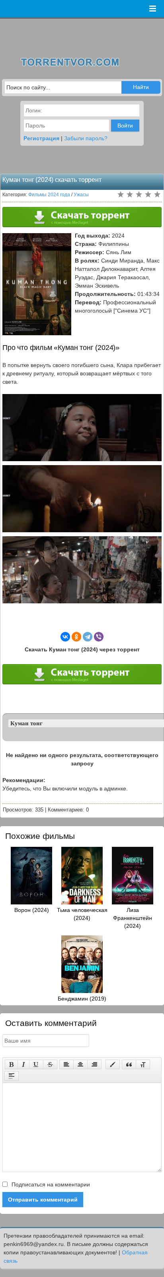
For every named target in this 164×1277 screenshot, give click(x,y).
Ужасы (81, 194)
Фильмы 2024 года (49, 194)
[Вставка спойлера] (11, 1076)
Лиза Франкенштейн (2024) (132, 918)
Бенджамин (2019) (82, 998)
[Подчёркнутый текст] (36, 1064)
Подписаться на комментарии (50, 1184)
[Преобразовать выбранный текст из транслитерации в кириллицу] (143, 1064)
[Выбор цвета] (112, 1064)
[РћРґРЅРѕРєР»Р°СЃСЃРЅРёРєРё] (76, 636)
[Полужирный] (11, 1064)
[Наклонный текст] (23, 1064)
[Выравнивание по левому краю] (66, 1064)
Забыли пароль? (85, 138)
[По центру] (80, 1064)
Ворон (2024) (31, 910)
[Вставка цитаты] (129, 1064)
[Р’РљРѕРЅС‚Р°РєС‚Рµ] (65, 636)
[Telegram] (87, 636)
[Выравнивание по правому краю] (94, 1064)
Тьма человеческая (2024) (82, 914)
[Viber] (98, 636)
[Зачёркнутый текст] (50, 1064)
